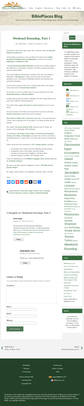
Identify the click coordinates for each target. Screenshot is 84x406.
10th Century (68, 128)
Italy (66, 168)
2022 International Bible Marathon (21, 66)
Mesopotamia (70, 191)
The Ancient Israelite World (23, 127)
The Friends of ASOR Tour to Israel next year (22, 118)
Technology (74, 227)
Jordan (67, 179)
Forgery (76, 156)
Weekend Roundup (41, 193)
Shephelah (70, 224)
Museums (70, 194)
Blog (58, 8)
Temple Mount (72, 230)
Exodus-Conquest (69, 156)
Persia (74, 201)
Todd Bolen (25, 251)
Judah (67, 182)
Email (9, 313)
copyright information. (19, 400)
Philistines (68, 204)
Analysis (68, 133)
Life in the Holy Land (71, 266)
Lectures (11, 193)
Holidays (75, 163)
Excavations (71, 152)
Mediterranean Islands (72, 189)
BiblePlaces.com (69, 263)
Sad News (68, 218)
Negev (67, 198)
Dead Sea (17, 191)
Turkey (68, 240)
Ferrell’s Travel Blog (71, 275)
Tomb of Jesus (68, 233)
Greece (68, 162)
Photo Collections (18, 8)
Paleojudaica (68, 269)
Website (10, 320)
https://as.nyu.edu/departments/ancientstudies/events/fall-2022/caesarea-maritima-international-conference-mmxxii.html (31, 232)
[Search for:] (72, 33)
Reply (19, 239)
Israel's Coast (38, 191)
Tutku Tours (68, 296)
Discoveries (24, 191)
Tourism (32, 193)
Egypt (31, 191)
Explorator (67, 283)
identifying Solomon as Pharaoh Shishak (20, 94)
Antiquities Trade (72, 136)
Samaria (25, 193)
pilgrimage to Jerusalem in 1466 (17, 61)
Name (9, 307)
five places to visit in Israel (33, 105)
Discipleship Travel (70, 290)
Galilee (68, 158)
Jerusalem (46, 191)
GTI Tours (67, 293)
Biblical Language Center (35, 159)
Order (64, 8)
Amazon (32, 129)
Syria (66, 228)
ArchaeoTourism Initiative (28, 88)
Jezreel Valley (69, 176)
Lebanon (74, 182)
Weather (75, 241)
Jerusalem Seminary (15, 161)
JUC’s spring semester (39, 144)
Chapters (38, 8)
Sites (31, 8)
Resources (48, 8)
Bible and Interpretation (72, 272)
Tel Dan (32, 98)
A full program (19, 77)
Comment (11, 285)
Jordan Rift (75, 179)
